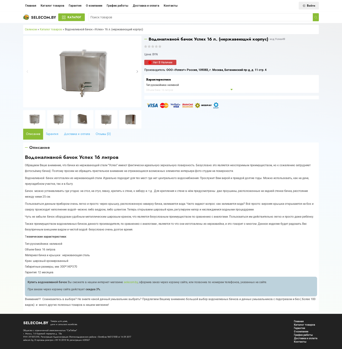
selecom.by (131, 282)
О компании (94, 5)
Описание (33, 134)
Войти (311, 6)
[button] (137, 72)
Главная (30, 5)
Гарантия (75, 5)
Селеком (31, 29)
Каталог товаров (52, 5)
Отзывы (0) (103, 134)
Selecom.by (43, 17)
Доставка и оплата (146, 5)
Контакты (171, 5)
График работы (117, 5)
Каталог (74, 17)
